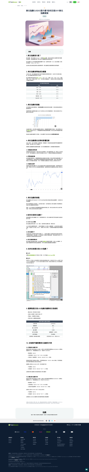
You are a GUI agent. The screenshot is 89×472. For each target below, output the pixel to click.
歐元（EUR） (39, 77)
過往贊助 (46, 444)
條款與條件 (71, 440)
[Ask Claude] (55, 421)
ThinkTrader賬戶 (23, 444)
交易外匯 (9, 439)
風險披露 (71, 444)
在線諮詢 (43, 424)
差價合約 (45, 241)
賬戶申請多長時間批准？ (61, 444)
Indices (44, 16)
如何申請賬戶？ (59, 440)
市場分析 (9, 442)
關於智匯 (46, 439)
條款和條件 (13, 457)
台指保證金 (35, 442)
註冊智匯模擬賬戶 (32, 255)
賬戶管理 (22, 445)
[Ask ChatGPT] (46, 421)
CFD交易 (34, 439)
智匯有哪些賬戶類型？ (61, 445)
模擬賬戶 (22, 440)
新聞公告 (46, 440)
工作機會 (46, 442)
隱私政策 (71, 442)
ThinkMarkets (48, 19)
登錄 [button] (70, 2)
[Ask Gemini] (49, 421)
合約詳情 (9, 440)
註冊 (75, 2)
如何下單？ (59, 439)
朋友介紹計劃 (23, 449)
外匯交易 (29, 130)
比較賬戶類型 (23, 439)
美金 (44, 58)
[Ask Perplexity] (52, 421)
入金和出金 (22, 447)
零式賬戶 (22, 442)
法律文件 (71, 439)
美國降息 (34, 444)
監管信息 (71, 445)
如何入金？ (59, 442)
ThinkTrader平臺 (51, 255)
